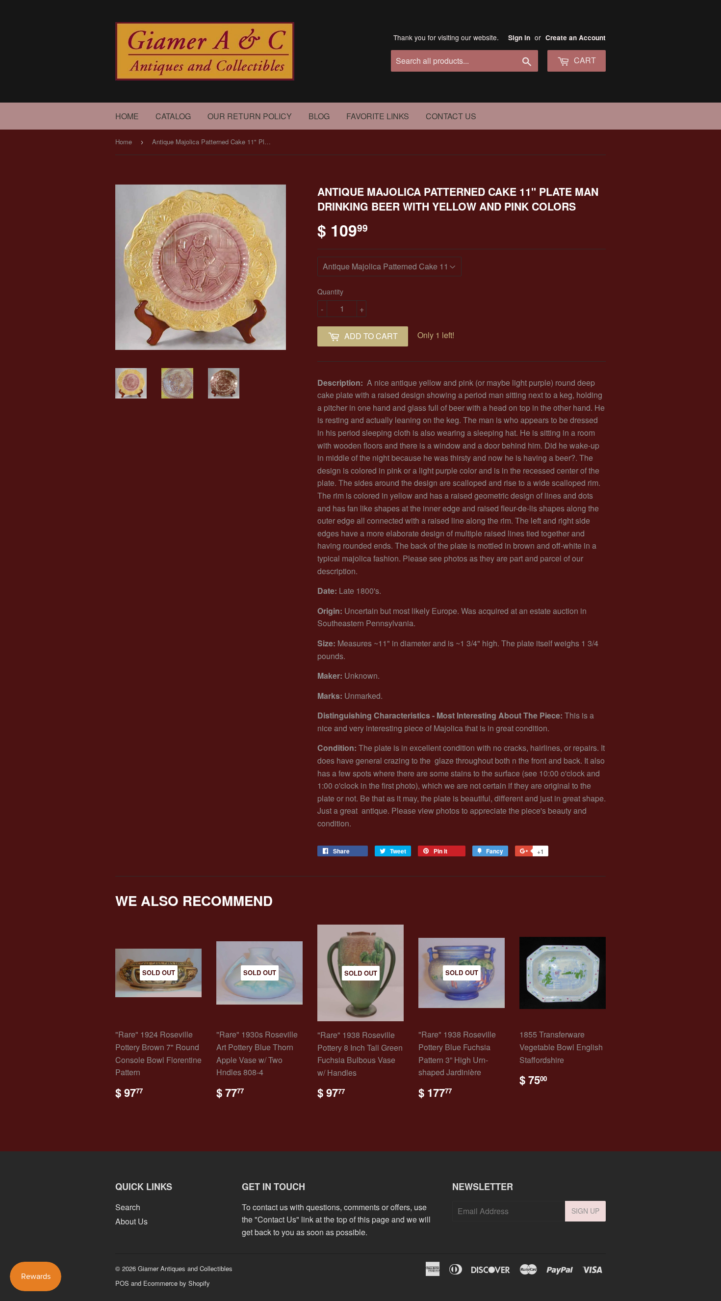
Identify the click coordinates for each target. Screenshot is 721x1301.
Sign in (519, 37)
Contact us (451, 116)
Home (127, 116)
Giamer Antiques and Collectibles (185, 1268)
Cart (584, 60)
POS (122, 1283)
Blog (319, 116)
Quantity (330, 291)
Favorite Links (377, 116)
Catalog (173, 116)
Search (127, 1207)
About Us (131, 1221)
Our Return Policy (249, 116)
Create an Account (575, 37)
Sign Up (585, 1211)
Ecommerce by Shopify (176, 1283)
